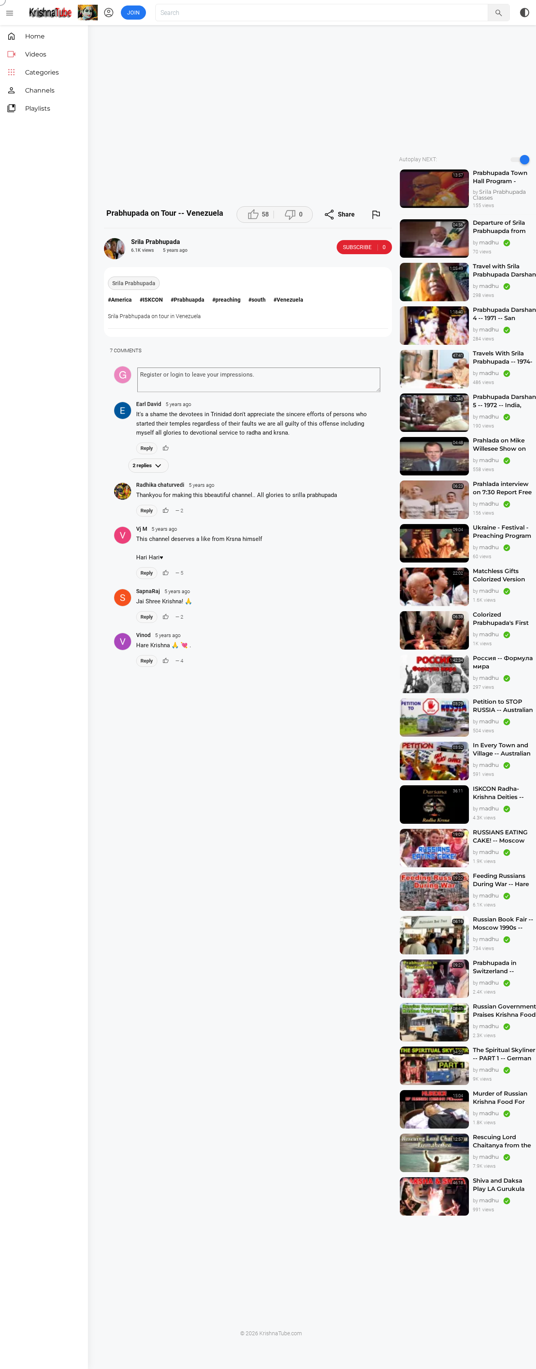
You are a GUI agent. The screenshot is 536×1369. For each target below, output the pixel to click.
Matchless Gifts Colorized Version (499, 575)
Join (133, 12)
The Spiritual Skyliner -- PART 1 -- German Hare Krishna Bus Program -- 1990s (504, 1054)
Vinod (158, 635)
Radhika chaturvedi (175, 485)
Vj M (156, 529)
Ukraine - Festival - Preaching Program (502, 531)
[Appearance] (524, 12)
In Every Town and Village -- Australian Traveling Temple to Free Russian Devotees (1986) (502, 749)
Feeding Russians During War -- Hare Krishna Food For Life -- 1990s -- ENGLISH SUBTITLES (503, 880)
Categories (33, 72)
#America (120, 300)
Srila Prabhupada (133, 283)
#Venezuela (288, 300)
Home (26, 36)
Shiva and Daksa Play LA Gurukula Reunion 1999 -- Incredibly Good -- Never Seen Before (500, 1185)
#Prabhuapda (187, 300)
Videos (26, 54)
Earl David (163, 404)
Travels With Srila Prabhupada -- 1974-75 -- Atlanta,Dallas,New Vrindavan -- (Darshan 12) (502, 358)
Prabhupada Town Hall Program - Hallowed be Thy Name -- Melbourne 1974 (502, 177)
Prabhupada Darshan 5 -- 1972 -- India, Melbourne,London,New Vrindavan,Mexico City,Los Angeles (504, 401)
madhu (489, 242)
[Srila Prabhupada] (114, 248)
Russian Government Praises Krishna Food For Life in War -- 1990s (504, 1011)
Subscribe (364, 247)
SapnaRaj (163, 591)
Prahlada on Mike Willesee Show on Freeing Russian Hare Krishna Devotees (499, 445)
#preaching (226, 300)
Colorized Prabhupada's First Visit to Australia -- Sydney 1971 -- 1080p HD (503, 619)
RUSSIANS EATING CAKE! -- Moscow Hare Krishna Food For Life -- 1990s (501, 836)
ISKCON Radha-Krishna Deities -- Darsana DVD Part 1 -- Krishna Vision (504, 793)
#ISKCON (151, 300)
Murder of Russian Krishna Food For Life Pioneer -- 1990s (503, 1098)
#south (257, 300)
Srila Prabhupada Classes (499, 194)
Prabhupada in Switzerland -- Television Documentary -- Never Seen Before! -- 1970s (504, 967)
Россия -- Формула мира (503, 662)
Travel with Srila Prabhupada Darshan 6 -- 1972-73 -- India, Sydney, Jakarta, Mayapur (504, 270)
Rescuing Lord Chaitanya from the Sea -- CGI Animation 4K (504, 1141)
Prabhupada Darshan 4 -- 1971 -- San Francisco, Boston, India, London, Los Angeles (504, 314)
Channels (31, 90)
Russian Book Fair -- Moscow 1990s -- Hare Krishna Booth (503, 924)
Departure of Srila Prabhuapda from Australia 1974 (499, 227)
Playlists (28, 108)
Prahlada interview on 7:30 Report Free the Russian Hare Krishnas (502, 488)
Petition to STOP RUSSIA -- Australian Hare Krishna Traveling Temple (503, 706)
